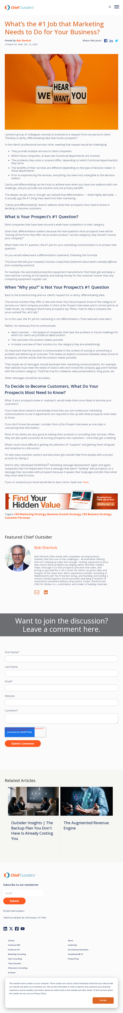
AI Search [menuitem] (12, 972)
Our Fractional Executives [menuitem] (78, 950)
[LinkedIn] (47, 592)
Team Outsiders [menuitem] (14, 963)
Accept (103, 1000)
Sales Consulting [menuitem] (15, 959)
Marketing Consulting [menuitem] (17, 954)
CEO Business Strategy (96, 514)
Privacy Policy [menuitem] (73, 959)
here (86, 482)
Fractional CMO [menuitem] (14, 945)
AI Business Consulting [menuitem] (17, 968)
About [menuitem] (70, 940)
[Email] (38, 592)
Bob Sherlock (23, 40)
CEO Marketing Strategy (30, 514)
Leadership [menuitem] (72, 945)
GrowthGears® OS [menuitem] (75, 954)
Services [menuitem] (11, 940)
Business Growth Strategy (64, 514)
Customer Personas (17, 517)
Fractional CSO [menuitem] (14, 950)
